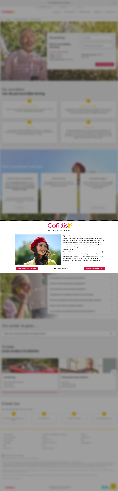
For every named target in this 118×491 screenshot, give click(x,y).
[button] (94, 268)
